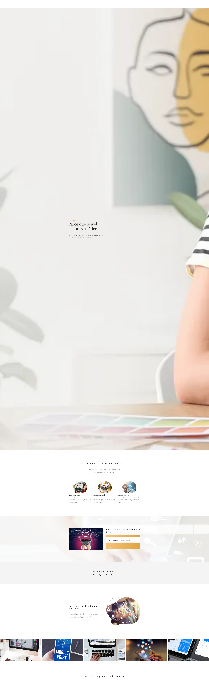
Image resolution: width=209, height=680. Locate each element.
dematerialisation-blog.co (104, 653)
